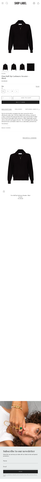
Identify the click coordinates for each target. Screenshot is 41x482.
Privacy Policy (26, 474)
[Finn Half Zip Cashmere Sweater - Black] (20, 167)
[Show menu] (3, 3)
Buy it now (20, 102)
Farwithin (4, 73)
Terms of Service (34, 474)
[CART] (38, 3)
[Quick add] (4, 191)
